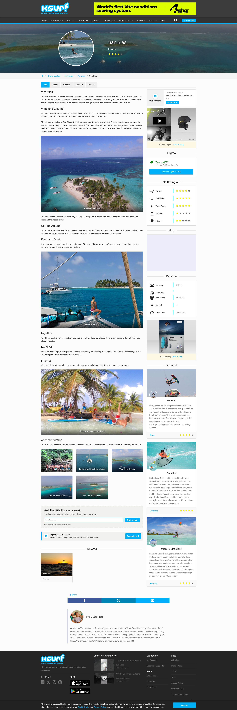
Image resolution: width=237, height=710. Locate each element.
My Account (152, 660)
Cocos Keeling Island (171, 549)
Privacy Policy (177, 689)
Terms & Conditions (179, 694)
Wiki (173, 677)
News (69, 20)
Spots (55, 85)
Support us (132, 536)
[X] (49, 683)
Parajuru (171, 400)
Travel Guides (124, 20)
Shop (163, 20)
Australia (153, 583)
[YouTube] (60, 683)
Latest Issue (55, 20)
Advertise (175, 660)
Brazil (152, 435)
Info (45, 85)
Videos (91, 85)
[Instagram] (55, 683)
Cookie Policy (177, 683)
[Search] (176, 20)
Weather (66, 85)
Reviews (94, 20)
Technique (108, 20)
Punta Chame (48, 574)
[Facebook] (43, 683)
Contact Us (151, 687)
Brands (140, 20)
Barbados (171, 473)
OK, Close (184, 705)
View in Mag (178, 145)
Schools (79, 85)
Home (44, 20)
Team (173, 671)
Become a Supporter (155, 666)
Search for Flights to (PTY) (171, 172)
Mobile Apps (176, 666)
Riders (151, 20)
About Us (151, 681)
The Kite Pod (83, 20)
